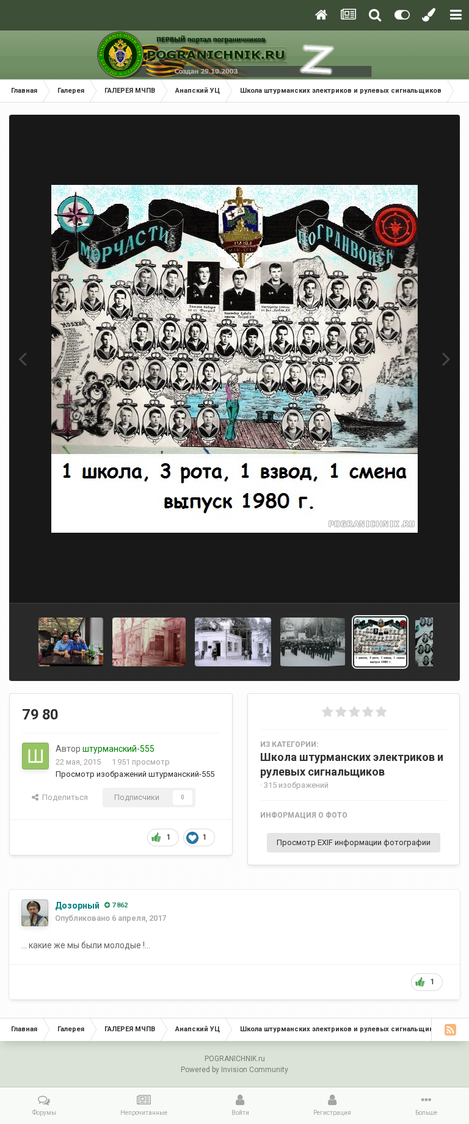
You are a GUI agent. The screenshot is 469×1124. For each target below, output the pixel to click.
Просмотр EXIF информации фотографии (354, 842)
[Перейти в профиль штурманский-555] (35, 756)
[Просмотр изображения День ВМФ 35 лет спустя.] (70, 642)
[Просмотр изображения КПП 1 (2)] (233, 642)
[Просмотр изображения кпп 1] (149, 642)
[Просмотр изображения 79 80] (379, 642)
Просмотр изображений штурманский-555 (135, 774)
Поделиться (63, 797)
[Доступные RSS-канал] (450, 1029)
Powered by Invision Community (234, 1069)
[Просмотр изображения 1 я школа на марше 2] (313, 642)
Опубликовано (110, 918)
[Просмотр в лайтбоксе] (234, 359)
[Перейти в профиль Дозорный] (34, 912)
